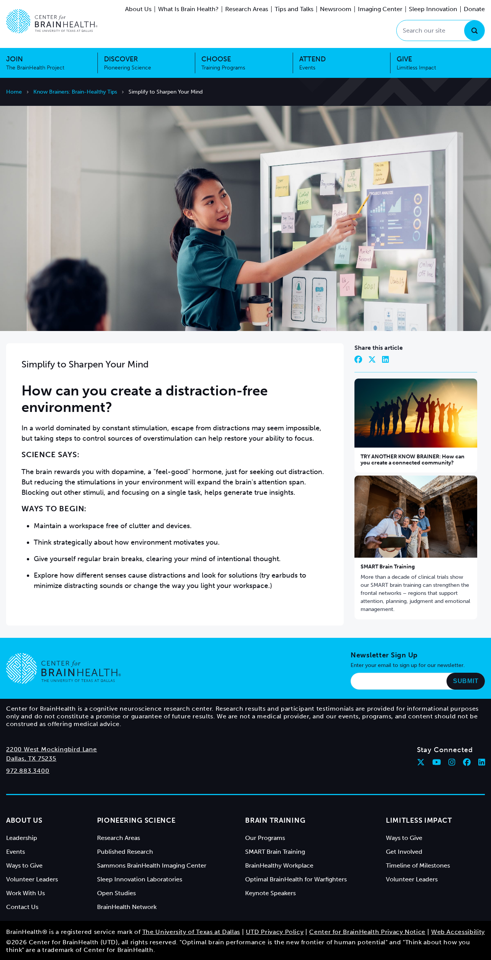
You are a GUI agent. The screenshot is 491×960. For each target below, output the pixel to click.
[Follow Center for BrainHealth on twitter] (421, 762)
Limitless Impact (419, 820)
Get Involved (404, 851)
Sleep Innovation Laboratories (139, 879)
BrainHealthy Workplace (279, 865)
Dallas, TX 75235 (31, 758)
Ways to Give (24, 865)
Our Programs (265, 837)
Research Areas (246, 9)
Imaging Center (380, 9)
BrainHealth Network (127, 907)
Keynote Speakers (270, 893)
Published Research (125, 851)
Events (15, 851)
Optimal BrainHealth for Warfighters (296, 879)
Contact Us (22, 907)
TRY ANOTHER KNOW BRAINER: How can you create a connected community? (413, 459)
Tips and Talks (294, 9)
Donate (474, 9)
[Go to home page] (63, 668)
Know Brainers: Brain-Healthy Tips (75, 92)
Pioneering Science (136, 820)
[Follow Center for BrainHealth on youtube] (436, 762)
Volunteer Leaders (32, 879)
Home (14, 92)
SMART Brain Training (388, 566)
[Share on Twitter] (372, 359)
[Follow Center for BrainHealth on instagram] (451, 762)
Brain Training (275, 820)
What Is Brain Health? (188, 9)
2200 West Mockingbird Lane (51, 749)
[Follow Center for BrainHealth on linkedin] (481, 762)
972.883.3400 (27, 770)
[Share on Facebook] (358, 359)
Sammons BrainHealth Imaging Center (151, 865)
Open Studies (116, 893)
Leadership (21, 837)
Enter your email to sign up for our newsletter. (408, 665)
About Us (138, 9)
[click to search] (474, 30)
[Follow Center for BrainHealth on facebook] (467, 762)
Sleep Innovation (433, 9)
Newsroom (335, 9)
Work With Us (25, 893)
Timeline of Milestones (418, 865)
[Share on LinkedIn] (385, 359)
